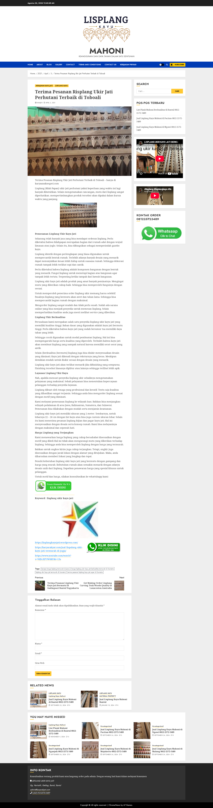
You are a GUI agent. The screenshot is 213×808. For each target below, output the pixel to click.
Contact (70, 64)
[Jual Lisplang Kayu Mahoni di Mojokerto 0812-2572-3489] (90, 749)
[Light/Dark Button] (161, 64)
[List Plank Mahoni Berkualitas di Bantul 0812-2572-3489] (38, 730)
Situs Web (39, 663)
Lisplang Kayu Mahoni (57, 696)
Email (38, 653)
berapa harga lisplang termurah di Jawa (55, 569)
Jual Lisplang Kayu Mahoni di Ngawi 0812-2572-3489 (167, 731)
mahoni (106, 51)
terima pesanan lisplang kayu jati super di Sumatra (85, 572)
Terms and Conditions (90, 64)
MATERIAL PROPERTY (107, 696)
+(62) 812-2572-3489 (41, 792)
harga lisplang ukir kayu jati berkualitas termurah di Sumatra (92, 569)
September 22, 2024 (58, 705)
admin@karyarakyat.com (40, 789)
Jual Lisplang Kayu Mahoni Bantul (113, 700)
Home (30, 64)
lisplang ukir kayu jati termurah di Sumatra (50, 572)
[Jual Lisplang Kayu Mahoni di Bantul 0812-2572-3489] (38, 699)
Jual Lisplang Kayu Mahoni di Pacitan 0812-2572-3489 (115, 731)
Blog (49, 64)
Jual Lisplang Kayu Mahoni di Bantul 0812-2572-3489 (62, 700)
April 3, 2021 (50, 103)
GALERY (58, 64)
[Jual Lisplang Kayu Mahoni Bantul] (89, 699)
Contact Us (110, 64)
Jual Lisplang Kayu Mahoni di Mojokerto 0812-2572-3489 (115, 750)
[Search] (167, 64)
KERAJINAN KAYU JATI (44, 86)
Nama (38, 643)
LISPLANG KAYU (61, 86)
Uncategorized (106, 726)
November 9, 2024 (58, 737)
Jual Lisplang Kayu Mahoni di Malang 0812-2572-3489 (167, 750)
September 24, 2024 (110, 735)
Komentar (40, 610)
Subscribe (179, 64)
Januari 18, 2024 (107, 705)
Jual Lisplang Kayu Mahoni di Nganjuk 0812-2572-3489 (64, 750)
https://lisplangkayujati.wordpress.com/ (56, 542)
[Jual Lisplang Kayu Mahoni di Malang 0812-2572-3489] (142, 749)
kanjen (40, 103)
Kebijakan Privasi (128, 64)
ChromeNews (114, 805)
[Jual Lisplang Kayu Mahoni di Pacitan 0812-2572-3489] (90, 730)
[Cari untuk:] (153, 91)
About (40, 64)
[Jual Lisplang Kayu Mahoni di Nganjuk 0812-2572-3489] (38, 749)
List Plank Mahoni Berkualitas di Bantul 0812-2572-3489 (62, 731)
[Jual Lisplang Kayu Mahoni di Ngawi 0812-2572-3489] (142, 730)
